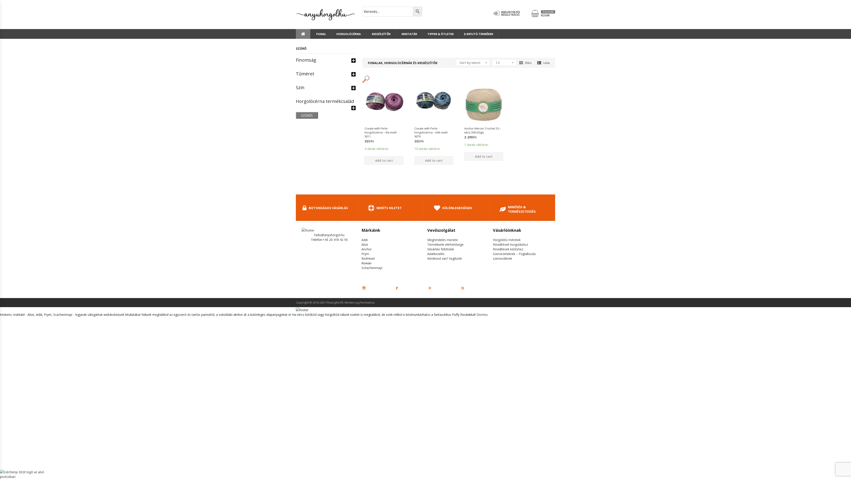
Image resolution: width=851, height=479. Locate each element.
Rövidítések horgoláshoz (510, 244)
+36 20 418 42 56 (335, 240)
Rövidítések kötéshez (508, 249)
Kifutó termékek (480, 34)
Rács (528, 63)
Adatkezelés (436, 254)
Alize (364, 244)
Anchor (366, 249)
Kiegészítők (380, 34)
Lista (546, 63)
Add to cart (384, 160)
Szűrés (307, 115)
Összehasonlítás (384, 131)
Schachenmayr (372, 268)
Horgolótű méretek (507, 240)
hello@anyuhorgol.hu (329, 235)
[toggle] (353, 60)
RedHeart (368, 258)
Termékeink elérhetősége (445, 244)
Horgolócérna (348, 34)
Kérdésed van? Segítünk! (444, 258)
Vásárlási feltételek (440, 249)
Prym (365, 254)
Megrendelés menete (442, 240)
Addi (364, 240)
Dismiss (482, 314)
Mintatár (409, 34)
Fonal (321, 34)
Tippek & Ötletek (440, 34)
